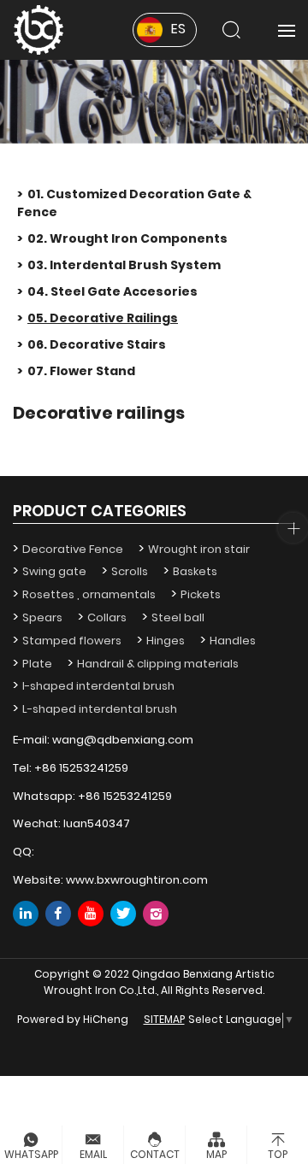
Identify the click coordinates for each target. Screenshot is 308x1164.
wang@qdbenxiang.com (122, 741)
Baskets (195, 572)
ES (178, 30)
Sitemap (164, 1021)
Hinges (165, 641)
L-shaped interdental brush (99, 710)
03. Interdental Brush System (124, 266)
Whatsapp (31, 1155)
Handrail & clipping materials (158, 664)
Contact (155, 1155)
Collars (107, 618)
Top (277, 1155)
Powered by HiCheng (72, 1021)
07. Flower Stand (81, 372)
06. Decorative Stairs (96, 345)
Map (216, 1155)
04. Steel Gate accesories (112, 292)
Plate (37, 664)
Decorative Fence (72, 550)
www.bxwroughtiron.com (137, 881)
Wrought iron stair (199, 550)
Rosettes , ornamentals (89, 595)
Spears (42, 618)
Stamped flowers (71, 641)
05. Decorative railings (102, 319)
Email (93, 1155)
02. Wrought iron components (127, 239)
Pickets (201, 595)
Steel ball (177, 618)
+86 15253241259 (81, 769)
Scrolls (129, 572)
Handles (233, 641)
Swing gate (54, 572)
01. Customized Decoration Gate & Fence (134, 204)
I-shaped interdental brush (98, 687)
